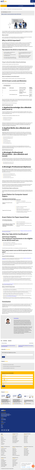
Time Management (3, 460)
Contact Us (2, 444)
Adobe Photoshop (26, 450)
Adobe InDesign (26, 452)
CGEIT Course (26, 442)
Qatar (2, 425)
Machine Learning (14, 437)
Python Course (3, 449)
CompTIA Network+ (15, 463)
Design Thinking (26, 454)
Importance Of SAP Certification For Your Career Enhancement (25, 346)
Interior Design (26, 455)
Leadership (2, 459)
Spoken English (3, 466)
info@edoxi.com (3, 422)
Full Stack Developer (3, 448)
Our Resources (3, 441)
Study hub (2, 438)
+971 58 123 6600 (3, 419)
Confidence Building (3, 465)
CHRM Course (14, 449)
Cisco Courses (14, 460)
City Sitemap (2, 443)
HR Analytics (14, 452)
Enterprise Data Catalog (15, 440)
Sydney (2, 427)
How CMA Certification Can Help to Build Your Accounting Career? (8, 346)
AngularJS (2, 454)
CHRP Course (14, 450)
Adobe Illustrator (26, 451)
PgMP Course (14, 454)
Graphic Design (26, 448)
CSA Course (25, 439)
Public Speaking (3, 463)
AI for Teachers (14, 442)
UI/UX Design (26, 449)
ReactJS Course (3, 455)
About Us (2, 437)
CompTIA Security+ (15, 462)
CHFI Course (25, 441)
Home (2, 436)
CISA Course (25, 437)
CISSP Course (26, 436)
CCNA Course (14, 465)
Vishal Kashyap (16, 318)
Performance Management (16, 455)
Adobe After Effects (26, 453)
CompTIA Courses (14, 459)
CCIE (13, 466)
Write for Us (2, 440)
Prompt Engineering (15, 441)
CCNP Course (14, 464)
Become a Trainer (3, 439)
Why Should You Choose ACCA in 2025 (8, 364)
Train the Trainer (14, 451)
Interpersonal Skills (3, 462)
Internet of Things (14, 438)
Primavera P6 (14, 453)
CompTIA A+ (14, 461)
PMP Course (14, 448)
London (2, 426)
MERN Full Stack (3, 450)
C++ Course (2, 453)
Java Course (2, 452)
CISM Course (25, 438)
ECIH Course (25, 440)
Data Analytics (14, 436)
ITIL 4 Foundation (14, 439)
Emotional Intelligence (4, 464)
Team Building (3, 461)
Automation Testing (3, 451)
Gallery (2, 442)
